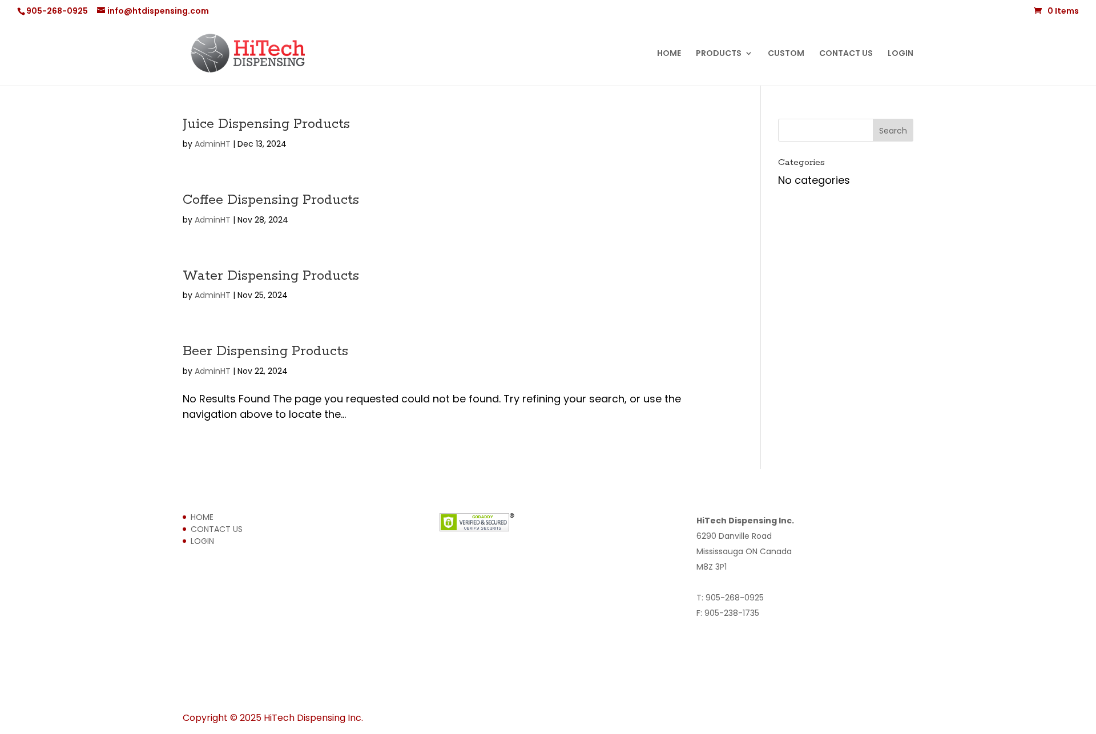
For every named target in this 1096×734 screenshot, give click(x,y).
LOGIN (900, 54)
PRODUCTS (719, 54)
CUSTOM (786, 54)
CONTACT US (846, 54)
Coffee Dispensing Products (271, 200)
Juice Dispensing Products (266, 124)
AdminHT (213, 144)
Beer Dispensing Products (265, 351)
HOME (669, 54)
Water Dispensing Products (271, 276)
